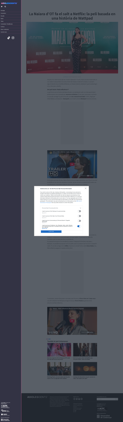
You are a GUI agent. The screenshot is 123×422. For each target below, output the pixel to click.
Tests (2, 21)
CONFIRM (51, 231)
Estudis (2, 16)
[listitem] (61, 208)
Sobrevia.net (8, 402)
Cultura (2, 26)
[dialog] (61, 211)
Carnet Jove (4, 32)
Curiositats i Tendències (7, 24)
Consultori (3, 13)
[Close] (86, 188)
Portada (3, 10)
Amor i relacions (5, 29)
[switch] (79, 211)
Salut (2, 18)
